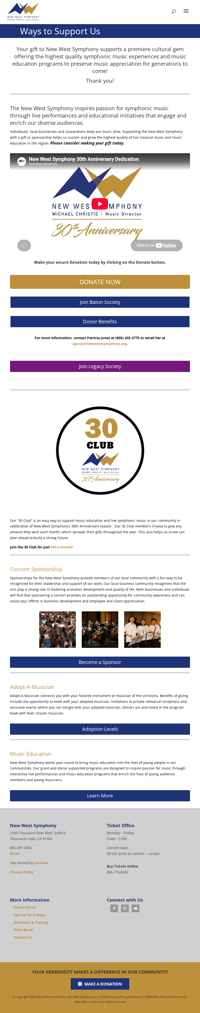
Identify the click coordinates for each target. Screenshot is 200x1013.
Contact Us (22, 937)
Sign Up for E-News (29, 915)
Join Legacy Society (100, 366)
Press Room (23, 929)
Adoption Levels (100, 729)
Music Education (30, 753)
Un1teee (41, 862)
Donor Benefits (100, 321)
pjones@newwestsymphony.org (100, 343)
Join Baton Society (100, 302)
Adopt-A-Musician (32, 686)
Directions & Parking (30, 922)
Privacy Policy (21, 872)
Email (14, 853)
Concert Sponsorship (36, 569)
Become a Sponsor (100, 662)
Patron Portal (24, 907)
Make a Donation (103, 984)
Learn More (100, 795)
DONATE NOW (100, 282)
